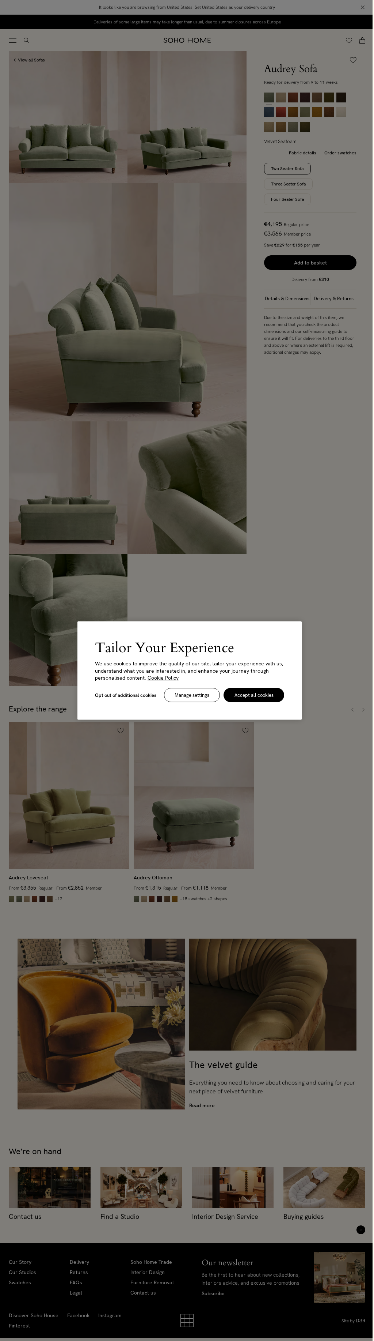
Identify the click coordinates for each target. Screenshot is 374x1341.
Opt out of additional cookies (125, 694)
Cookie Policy (163, 678)
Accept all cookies (254, 695)
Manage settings (192, 695)
